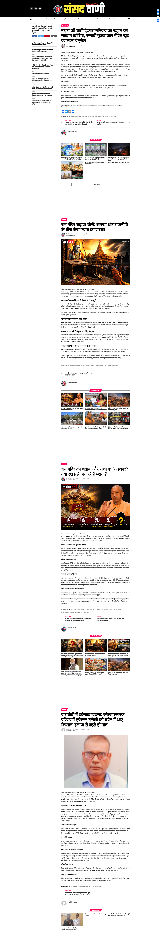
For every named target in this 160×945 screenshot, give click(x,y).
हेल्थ (93, 19)
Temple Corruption (121, 569)
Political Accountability (69, 569)
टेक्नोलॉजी (104, 19)
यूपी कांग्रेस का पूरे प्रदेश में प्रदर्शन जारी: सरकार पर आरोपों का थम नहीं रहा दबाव (42, 87)
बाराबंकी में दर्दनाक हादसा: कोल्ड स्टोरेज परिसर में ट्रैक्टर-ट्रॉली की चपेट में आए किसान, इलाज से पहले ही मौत (42, 58)
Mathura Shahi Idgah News (100, 116)
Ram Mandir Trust (109, 569)
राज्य (58, 19)
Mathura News (86, 116)
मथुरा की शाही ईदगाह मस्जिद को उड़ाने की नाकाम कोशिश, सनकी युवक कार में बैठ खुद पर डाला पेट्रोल (42, 29)
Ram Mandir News (75, 344)
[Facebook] (158, 10)
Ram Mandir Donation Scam (94, 569)
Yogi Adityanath (86, 571)
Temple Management (68, 571)
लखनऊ (33, 41)
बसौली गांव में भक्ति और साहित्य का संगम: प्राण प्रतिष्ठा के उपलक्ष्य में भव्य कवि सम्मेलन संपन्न (42, 66)
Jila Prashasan (76, 116)
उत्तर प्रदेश (33, 24)
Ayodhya (74, 343)
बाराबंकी (33, 54)
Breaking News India (93, 343)
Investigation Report (107, 343)
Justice (121, 568)
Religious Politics (101, 344)
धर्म (109, 19)
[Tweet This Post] (41, 36)
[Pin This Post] (47, 36)
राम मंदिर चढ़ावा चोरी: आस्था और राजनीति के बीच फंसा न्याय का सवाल (42, 44)
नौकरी (113, 19)
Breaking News (92, 568)
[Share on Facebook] (34, 36)
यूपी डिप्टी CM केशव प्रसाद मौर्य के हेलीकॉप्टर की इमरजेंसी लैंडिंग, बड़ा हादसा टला (42, 80)
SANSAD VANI (71, 46)
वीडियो (98, 19)
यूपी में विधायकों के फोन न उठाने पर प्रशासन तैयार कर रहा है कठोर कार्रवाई (42, 94)
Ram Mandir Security (88, 344)
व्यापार (74, 19)
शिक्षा (79, 19)
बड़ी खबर (47, 19)
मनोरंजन (88, 19)
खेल (83, 19)
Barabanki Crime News (85, 824)
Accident (74, 824)
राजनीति (53, 19)
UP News (77, 571)
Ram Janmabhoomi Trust (121, 343)
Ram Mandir (65, 344)
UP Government (113, 116)
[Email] (158, 17)
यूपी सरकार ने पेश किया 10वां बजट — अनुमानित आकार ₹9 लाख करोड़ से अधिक (42, 102)
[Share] (158, 20)
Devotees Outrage (103, 568)
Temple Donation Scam (113, 344)
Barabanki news (97, 824)
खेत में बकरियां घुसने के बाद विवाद (40, 73)
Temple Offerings (67, 346)
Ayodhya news (82, 343)
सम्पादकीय (64, 19)
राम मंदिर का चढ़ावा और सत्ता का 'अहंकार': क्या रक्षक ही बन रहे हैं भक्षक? (42, 50)
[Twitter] (158, 13)
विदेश (70, 19)
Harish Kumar (72, 668)
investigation (113, 568)
